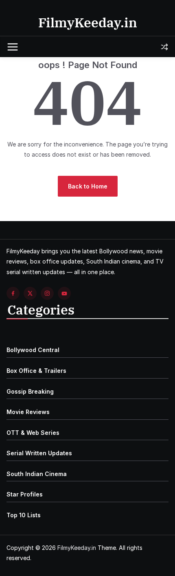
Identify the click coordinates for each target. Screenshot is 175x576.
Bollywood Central (33, 349)
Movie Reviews (28, 411)
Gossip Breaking (30, 391)
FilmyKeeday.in (87, 22)
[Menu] (13, 47)
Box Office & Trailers (36, 370)
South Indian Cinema (37, 473)
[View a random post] (164, 47)
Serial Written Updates (39, 453)
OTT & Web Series (33, 432)
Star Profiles (25, 494)
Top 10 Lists (24, 515)
